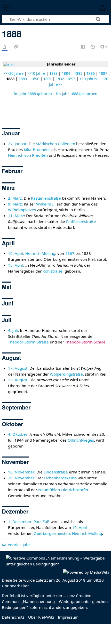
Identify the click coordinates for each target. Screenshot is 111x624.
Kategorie (11, 544)
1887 (103, 73)
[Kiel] (8, 64)
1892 (60, 78)
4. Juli (13, 330)
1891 (47, 78)
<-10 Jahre (36, 73)
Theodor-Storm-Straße (28, 341)
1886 (90, 73)
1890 (35, 78)
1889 (23, 78)
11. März (16, 215)
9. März (15, 204)
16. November (21, 471)
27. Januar (17, 143)
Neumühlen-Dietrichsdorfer (63, 489)
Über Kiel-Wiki (41, 617)
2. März (15, 198)
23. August (17, 379)
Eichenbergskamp (60, 477)
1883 (53, 73)
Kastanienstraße (46, 198)
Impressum (68, 617)
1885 (78, 73)
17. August (17, 368)
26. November (21, 477)
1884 (66, 73)
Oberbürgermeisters (52, 533)
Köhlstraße (52, 271)
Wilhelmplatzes (22, 209)
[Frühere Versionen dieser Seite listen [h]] (93, 47)
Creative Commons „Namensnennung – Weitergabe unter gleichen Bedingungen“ (55, 601)
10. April (15, 253)
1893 (71, 78)
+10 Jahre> (89, 78)
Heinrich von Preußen (28, 155)
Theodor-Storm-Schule (85, 341)
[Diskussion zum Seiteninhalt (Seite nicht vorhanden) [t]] (16, 47)
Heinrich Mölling (40, 253)
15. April (15, 265)
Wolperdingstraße (66, 374)
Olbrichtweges (81, 440)
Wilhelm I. (45, 204)
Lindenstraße (56, 471)
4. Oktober (17, 434)
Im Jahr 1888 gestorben (76, 93)
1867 (69, 253)
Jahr (26, 544)
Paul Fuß (42, 521)
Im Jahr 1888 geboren (33, 93)
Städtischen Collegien (55, 143)
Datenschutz (13, 617)
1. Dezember (19, 521)
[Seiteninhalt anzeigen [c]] (4, 47)
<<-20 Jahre (13, 73)
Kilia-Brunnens (37, 149)
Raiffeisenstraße (81, 221)
